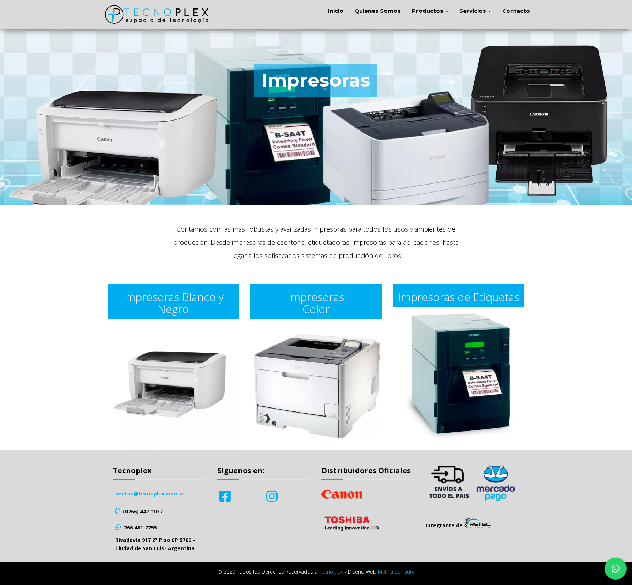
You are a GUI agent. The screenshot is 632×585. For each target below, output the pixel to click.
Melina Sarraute (396, 571)
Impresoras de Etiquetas (458, 296)
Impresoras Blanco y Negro (173, 302)
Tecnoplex (331, 571)
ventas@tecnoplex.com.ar (149, 493)
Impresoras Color (315, 302)
